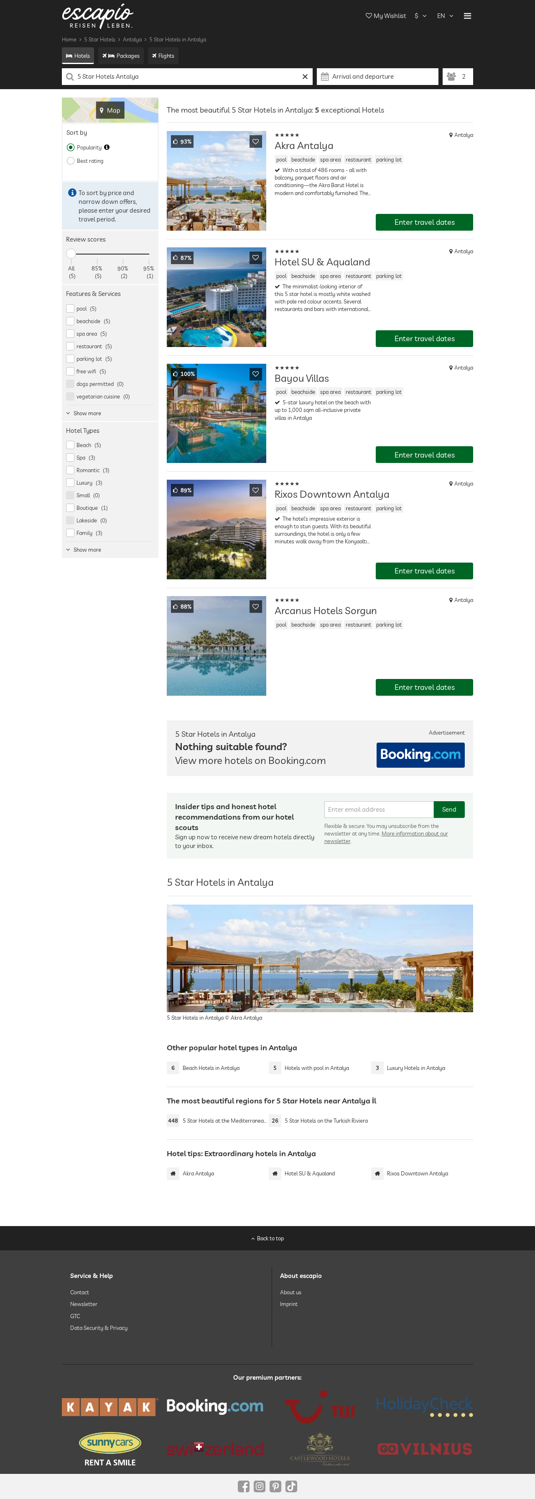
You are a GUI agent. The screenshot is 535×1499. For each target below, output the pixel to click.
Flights (166, 55)
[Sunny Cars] (110, 1449)
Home (69, 39)
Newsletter (83, 1304)
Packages (128, 55)
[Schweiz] (215, 1448)
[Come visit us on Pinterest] (275, 1486)
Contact (79, 1292)
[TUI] (320, 1407)
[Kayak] (110, 1407)
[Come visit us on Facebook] (244, 1486)
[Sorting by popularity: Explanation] (107, 147)
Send (449, 809)
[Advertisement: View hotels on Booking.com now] (421, 755)
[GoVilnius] (425, 1448)
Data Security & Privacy (98, 1327)
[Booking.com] (215, 1406)
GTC (75, 1315)
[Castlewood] (320, 1449)
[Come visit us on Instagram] (259, 1486)
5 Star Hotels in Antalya (177, 39)
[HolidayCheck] (425, 1407)
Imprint (289, 1304)
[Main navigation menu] (467, 16)
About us (290, 1292)
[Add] (256, 141)
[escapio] (98, 15)
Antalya (132, 39)
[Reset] (305, 76)
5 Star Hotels (99, 39)
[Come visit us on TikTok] (291, 1486)
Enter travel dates (425, 222)
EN (441, 16)
